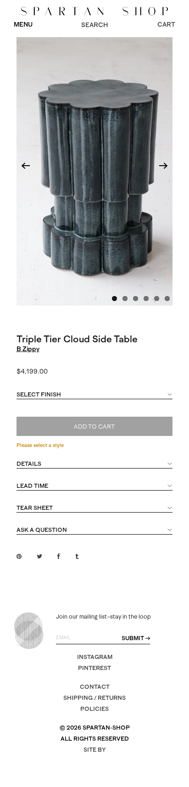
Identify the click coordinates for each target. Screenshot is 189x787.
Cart (166, 24)
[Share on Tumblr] (76, 556)
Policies (94, 708)
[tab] (95, 398)
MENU (23, 24)
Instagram (94, 656)
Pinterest (94, 667)
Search (94, 24)
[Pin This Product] (19, 556)
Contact (95, 686)
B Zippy (28, 348)
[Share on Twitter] (39, 556)
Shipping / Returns (94, 697)
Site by (94, 749)
